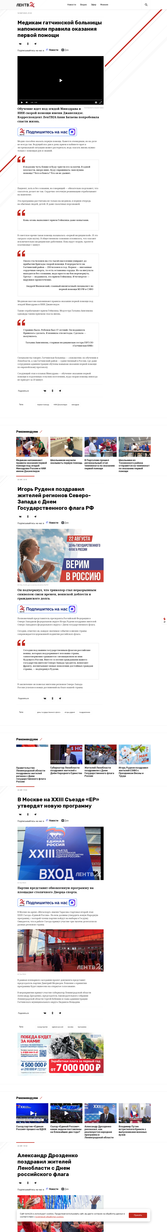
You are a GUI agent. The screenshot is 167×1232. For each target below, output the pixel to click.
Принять (138, 1215)
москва (70, 1027)
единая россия (57, 1027)
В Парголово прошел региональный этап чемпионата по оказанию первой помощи (100, 464)
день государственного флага (48, 712)
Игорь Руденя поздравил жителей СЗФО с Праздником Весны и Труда (133, 771)
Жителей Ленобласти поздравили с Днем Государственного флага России (99, 771)
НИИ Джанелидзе (60, 405)
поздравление (84, 712)
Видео (83, 4)
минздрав (75, 405)
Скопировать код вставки (94, 108)
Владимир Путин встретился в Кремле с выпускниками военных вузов (133, 1130)
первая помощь (43, 405)
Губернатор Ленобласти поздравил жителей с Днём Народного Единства (66, 770)
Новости (71, 4)
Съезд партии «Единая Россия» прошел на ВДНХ (31, 1128)
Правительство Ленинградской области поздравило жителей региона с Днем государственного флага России (31, 775)
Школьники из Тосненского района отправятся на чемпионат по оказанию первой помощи (134, 466)
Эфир (93, 4)
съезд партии (42, 1027)
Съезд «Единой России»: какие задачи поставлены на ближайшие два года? (66, 1129)
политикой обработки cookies (49, 1216)
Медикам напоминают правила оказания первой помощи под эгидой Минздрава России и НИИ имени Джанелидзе (31, 466)
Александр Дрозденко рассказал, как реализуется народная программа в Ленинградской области (99, 1132)
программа (82, 1027)
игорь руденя (70, 712)
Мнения (104, 4)
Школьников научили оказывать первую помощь (66, 461)
